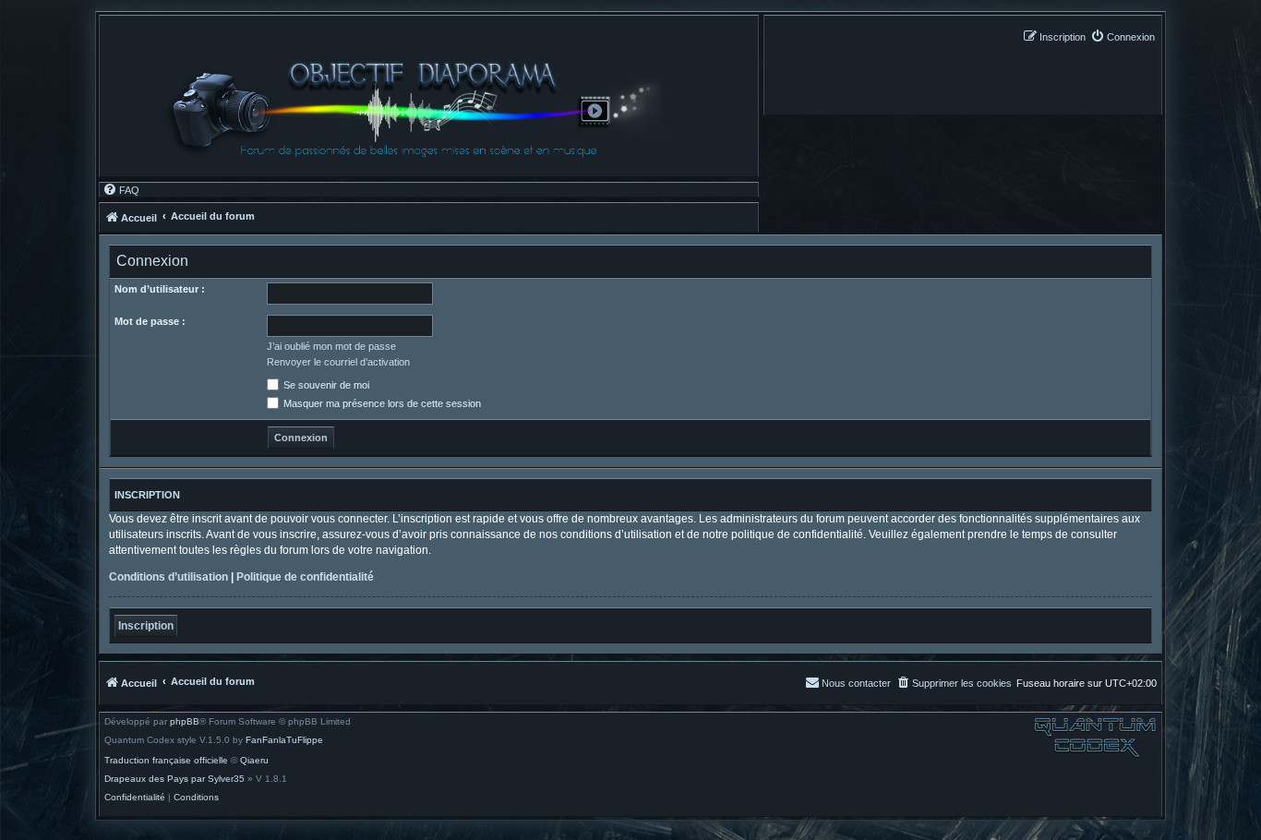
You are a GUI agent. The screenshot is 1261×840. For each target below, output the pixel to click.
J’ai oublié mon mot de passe (331, 346)
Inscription (146, 625)
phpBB (184, 721)
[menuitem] (1122, 36)
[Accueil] (423, 109)
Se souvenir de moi (325, 384)
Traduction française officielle (166, 760)
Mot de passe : (150, 321)
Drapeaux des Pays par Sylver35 (174, 779)
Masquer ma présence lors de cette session (381, 403)
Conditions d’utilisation (168, 576)
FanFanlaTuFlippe (284, 740)
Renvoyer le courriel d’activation (338, 361)
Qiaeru (254, 760)
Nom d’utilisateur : (159, 288)
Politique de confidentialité (305, 576)
